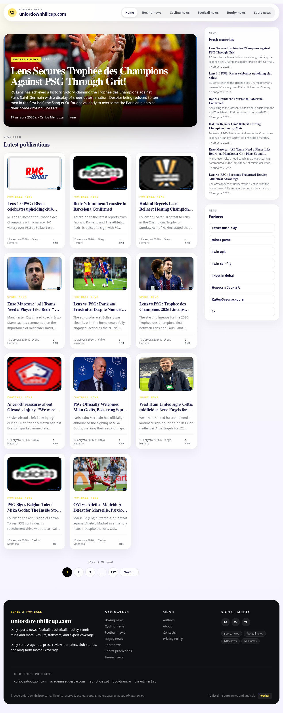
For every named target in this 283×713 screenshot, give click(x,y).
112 (113, 572)
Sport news (262, 13)
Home (129, 13)
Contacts (169, 632)
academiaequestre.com (67, 681)
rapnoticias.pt (98, 681)
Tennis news (114, 657)
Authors (169, 620)
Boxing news (151, 13)
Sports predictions (118, 651)
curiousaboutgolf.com (30, 681)
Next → (129, 572)
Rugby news (236, 13)
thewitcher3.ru (146, 681)
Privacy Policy (173, 639)
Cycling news (180, 13)
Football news (208, 13)
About (167, 626)
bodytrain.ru (122, 681)
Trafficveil (213, 696)
